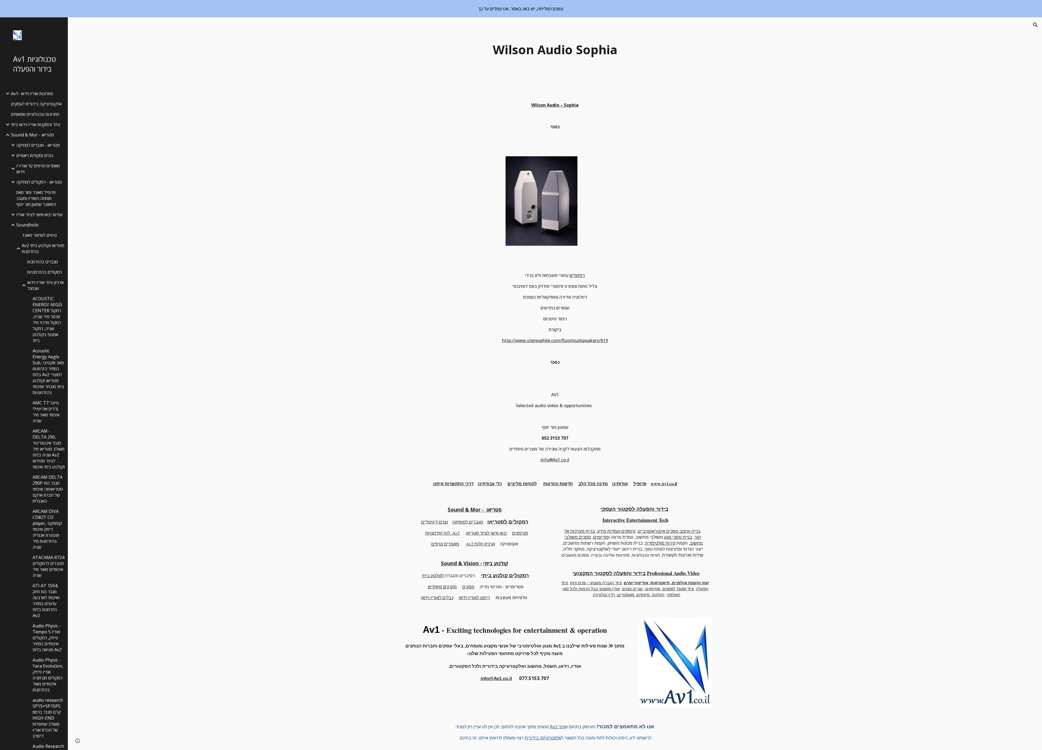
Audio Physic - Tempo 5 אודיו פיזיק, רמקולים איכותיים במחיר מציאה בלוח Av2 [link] (47, 638)
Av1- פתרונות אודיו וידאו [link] (32, 94)
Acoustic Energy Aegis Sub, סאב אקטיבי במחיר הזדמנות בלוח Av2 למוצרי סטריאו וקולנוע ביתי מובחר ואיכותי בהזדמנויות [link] (48, 371)
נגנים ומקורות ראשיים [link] (34, 155)
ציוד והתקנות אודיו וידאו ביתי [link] (35, 124)
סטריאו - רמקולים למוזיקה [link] (39, 182)
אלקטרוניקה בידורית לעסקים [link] (36, 104)
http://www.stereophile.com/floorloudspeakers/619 (555, 340)
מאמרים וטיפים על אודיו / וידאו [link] (38, 169)
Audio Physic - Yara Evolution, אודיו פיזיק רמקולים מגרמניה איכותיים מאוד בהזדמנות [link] (48, 675)
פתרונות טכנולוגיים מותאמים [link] (35, 114)
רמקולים (577, 275)
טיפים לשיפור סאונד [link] (39, 235)
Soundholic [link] (27, 225)
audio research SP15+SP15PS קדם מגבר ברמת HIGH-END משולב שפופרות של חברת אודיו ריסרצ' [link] (48, 718)
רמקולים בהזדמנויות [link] (44, 272)
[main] (554, 49)
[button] (1035, 24)
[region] (521, 8)
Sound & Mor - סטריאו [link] (32, 135)
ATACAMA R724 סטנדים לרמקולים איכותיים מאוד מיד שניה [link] (48, 566)
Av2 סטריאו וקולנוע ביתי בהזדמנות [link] (43, 248)
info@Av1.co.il (555, 460)
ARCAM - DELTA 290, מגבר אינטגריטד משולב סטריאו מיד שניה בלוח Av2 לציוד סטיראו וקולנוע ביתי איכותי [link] (49, 449)
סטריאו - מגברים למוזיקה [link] (38, 145)
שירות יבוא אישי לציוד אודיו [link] (39, 215)
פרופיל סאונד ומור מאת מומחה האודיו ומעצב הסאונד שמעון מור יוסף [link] (36, 198)
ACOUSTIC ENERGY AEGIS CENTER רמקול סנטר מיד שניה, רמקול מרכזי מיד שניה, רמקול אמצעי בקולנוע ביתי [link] (47, 319)
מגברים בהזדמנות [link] (42, 262)
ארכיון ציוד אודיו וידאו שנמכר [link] (45, 285)
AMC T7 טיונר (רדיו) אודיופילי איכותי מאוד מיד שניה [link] (46, 412)
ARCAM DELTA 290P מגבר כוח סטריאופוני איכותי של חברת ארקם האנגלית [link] (48, 489)
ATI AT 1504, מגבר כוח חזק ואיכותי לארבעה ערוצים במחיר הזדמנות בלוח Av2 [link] (46, 600)
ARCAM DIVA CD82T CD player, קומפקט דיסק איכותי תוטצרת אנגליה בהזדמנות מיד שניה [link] (47, 529)
